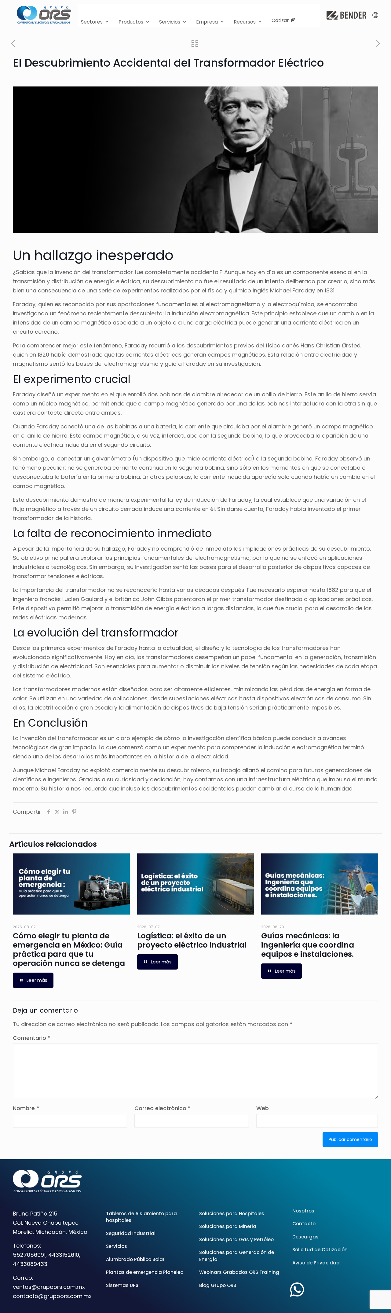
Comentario (31, 1038)
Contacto (304, 1223)
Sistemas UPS (122, 1285)
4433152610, (64, 1255)
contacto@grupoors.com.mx (52, 1296)
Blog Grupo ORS (217, 1285)
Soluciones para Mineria (227, 1226)
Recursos (245, 21)
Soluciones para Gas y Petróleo (236, 1239)
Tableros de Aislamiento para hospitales (141, 1217)
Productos (131, 21)
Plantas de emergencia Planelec (144, 1272)
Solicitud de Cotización (320, 1249)
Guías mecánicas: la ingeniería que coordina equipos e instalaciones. (307, 944)
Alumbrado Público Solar (135, 1259)
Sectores (92, 21)
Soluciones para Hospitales (231, 1213)
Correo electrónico (162, 1108)
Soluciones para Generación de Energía (236, 1256)
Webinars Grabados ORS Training (239, 1272)
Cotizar (280, 20)
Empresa (207, 21)
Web (262, 1108)
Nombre (26, 1108)
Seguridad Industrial (130, 1233)
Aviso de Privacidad (316, 1263)
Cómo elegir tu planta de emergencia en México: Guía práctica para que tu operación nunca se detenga (69, 949)
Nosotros (303, 1211)
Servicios (169, 21)
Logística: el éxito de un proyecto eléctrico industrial (192, 940)
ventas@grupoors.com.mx (49, 1287)
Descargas (305, 1237)
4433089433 (30, 1264)
